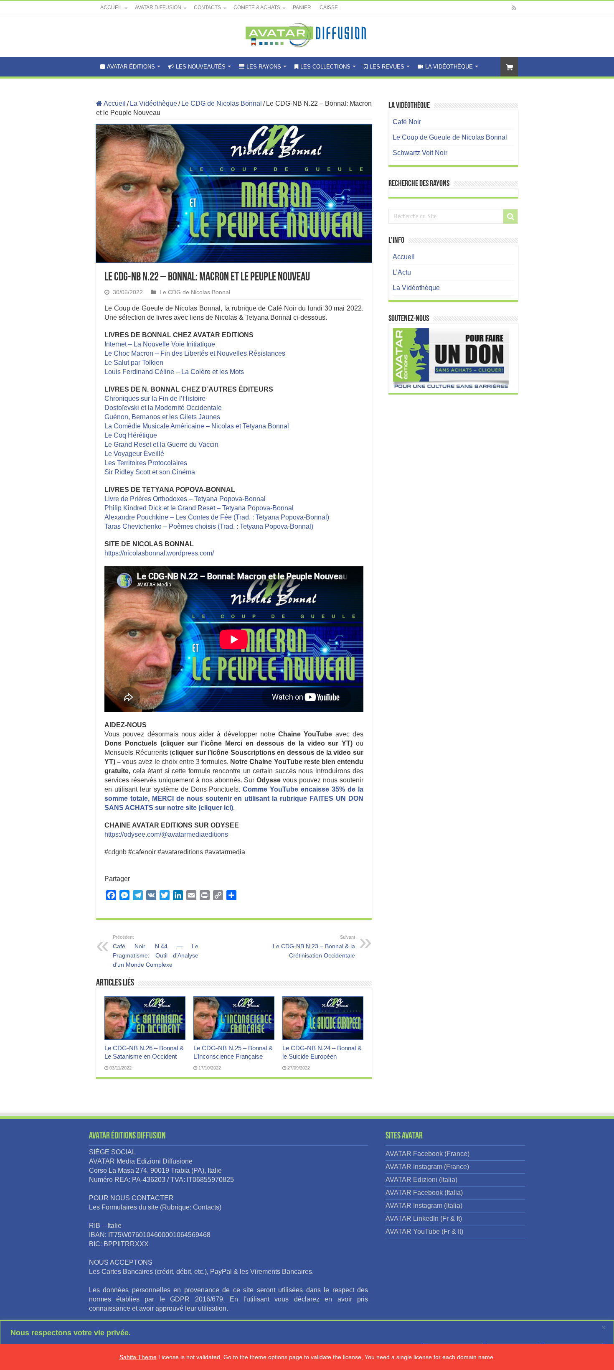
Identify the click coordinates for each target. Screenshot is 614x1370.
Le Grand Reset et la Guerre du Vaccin (161, 444)
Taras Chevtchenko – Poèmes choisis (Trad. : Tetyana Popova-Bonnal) (208, 526)
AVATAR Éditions (131, 67)
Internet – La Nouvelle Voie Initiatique (159, 344)
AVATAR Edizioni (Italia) (421, 1179)
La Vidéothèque (449, 67)
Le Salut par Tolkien (133, 362)
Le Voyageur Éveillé (134, 453)
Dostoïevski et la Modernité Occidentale (163, 407)
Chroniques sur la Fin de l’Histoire (155, 398)
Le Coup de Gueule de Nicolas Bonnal (450, 137)
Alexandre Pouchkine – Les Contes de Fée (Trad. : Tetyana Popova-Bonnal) (216, 517)
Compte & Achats (256, 7)
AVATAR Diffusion (158, 7)
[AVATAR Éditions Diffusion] (307, 34)
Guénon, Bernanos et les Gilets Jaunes (162, 416)
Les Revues (387, 67)
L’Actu (402, 272)
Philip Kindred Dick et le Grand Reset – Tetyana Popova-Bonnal (199, 508)
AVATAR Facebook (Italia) (424, 1192)
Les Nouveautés (201, 67)
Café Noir (407, 121)
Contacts (207, 7)
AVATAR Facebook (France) (427, 1153)
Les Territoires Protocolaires (145, 462)
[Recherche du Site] (510, 216)
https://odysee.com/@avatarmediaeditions (166, 834)
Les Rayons (263, 67)
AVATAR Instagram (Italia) (424, 1205)
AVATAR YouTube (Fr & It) (424, 1231)
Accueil (111, 7)
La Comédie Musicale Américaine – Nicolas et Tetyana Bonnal (196, 426)
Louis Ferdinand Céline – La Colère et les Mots (174, 371)
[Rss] (514, 8)
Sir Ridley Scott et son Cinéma (149, 472)
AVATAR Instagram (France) (427, 1166)
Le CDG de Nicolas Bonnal (221, 103)
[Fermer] (605, 1327)
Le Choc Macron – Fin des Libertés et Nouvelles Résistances (194, 353)
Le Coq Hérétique (130, 435)
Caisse (329, 7)
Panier (302, 7)
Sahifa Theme (138, 1357)
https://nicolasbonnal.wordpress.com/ (159, 553)
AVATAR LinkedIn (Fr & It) (424, 1218)
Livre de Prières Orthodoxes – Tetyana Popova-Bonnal (185, 498)
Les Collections (325, 67)
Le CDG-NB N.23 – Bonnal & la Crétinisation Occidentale (314, 947)
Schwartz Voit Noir (420, 152)
